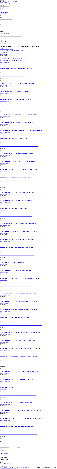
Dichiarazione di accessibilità (9, 468)
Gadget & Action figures (4, 29)
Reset (5, 43)
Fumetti (3, 10)
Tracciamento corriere (5, 453)
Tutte (2, 26)
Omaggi (3, 450)
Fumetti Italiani (3, 27)
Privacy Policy (2, 468)
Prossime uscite (3, 41)
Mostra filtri (7, 49)
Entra (1, 465)
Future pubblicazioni (5, 12)
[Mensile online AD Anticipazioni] (13, 446)
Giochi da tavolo (4, 13)
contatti (1, 3)
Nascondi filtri (2, 49)
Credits (15, 468)
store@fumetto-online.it (26, 467)
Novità (2, 40)
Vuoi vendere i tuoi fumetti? (6, 452)
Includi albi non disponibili (5, 33)
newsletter (4, 3)
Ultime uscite (4, 11)
